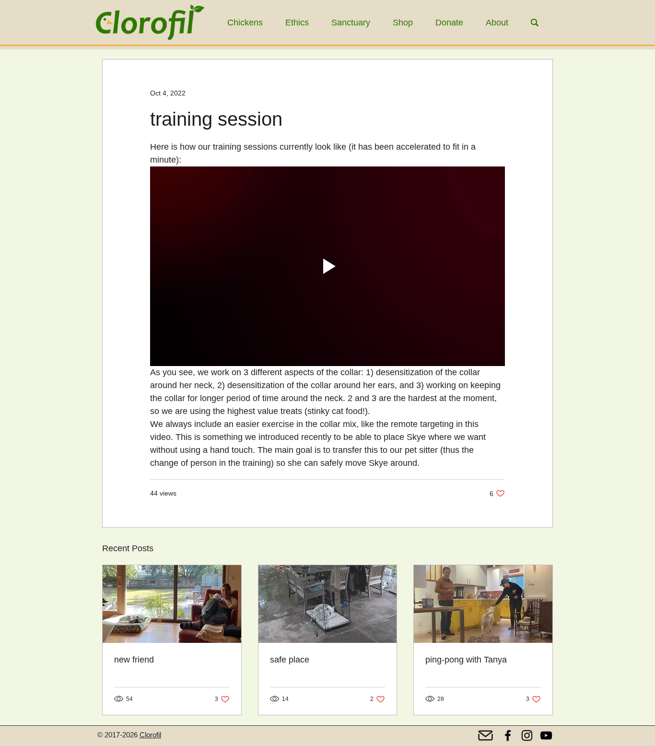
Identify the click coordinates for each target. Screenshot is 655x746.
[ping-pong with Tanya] (483, 604)
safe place (289, 659)
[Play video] (327, 266)
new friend (134, 659)
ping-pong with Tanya (466, 659)
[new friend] (172, 604)
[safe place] (327, 604)
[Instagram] (527, 735)
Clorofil (150, 735)
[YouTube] (546, 735)
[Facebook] (508, 735)
